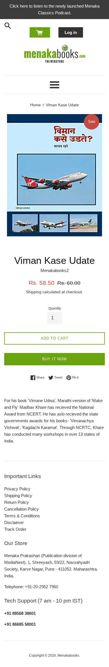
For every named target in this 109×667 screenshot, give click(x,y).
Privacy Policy (17, 488)
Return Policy (16, 502)
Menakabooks (68, 655)
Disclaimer (14, 522)
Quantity (54, 308)
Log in (71, 32)
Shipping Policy (18, 495)
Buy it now (54, 359)
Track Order (15, 529)
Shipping (33, 292)
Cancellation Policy (21, 509)
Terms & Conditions (22, 515)
